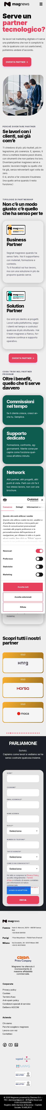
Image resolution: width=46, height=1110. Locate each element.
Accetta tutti (23, 587)
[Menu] (41, 4)
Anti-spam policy (11, 1000)
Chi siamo (7, 1023)
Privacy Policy (32, 875)
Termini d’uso (9, 997)
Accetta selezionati (23, 597)
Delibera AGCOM (11, 1007)
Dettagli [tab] (19, 507)
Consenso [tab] (7, 507)
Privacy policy (9, 989)
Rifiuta (23, 607)
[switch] (39, 559)
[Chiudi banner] (42, 500)
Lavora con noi (10, 1030)
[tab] (6, 733)
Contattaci (7, 1034)
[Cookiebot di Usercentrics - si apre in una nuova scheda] (28, 500)
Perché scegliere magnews (16, 1027)
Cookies (6, 993)
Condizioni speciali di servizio (16, 1004)
